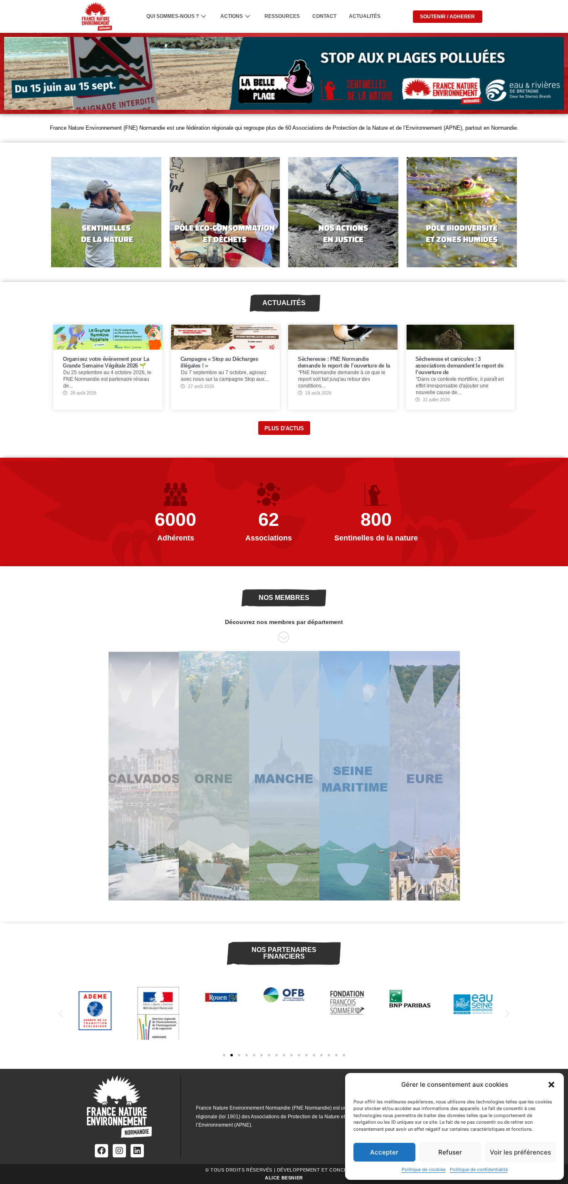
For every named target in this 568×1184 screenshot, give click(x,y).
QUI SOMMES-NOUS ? (172, 16)
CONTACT (324, 16)
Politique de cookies (424, 1169)
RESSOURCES (282, 16)
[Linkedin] (137, 1150)
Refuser (450, 1152)
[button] (551, 1084)
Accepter (384, 1152)
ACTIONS (231, 16)
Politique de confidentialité (479, 1169)
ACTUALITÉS (364, 16)
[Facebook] (101, 1150)
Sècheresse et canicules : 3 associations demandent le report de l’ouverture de (459, 365)
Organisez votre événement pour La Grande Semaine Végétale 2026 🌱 (106, 362)
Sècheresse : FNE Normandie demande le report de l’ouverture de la (344, 362)
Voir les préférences (520, 1152)
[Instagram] (119, 1150)
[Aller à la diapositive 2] (231, 1055)
